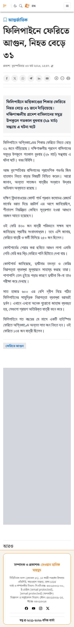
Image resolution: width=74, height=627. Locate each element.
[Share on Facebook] (6, 78)
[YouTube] (33, 608)
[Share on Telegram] (30, 78)
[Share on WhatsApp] (22, 78)
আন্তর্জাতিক (17, 20)
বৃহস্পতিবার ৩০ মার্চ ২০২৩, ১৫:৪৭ (26, 66)
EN (34, 6)
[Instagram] (40, 608)
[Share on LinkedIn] (39, 78)
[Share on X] (14, 78)
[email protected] (41, 590)
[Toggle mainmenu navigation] (67, 5)
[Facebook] (26, 608)
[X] (47, 608)
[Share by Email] (47, 78)
